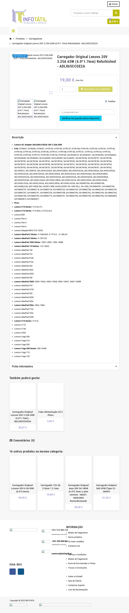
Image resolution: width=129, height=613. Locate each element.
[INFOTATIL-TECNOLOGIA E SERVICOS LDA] (29, 17)
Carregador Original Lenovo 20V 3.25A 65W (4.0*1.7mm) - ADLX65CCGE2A (23, 417)
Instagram (21, 571)
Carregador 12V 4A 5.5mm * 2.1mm (50, 487)
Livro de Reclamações (78, 589)
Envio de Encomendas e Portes (81, 563)
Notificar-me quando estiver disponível (80, 118)
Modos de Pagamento (78, 532)
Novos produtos (75, 537)
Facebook (12, 571)
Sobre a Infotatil (75, 576)
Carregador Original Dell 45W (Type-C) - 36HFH (106, 488)
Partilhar (111, 101)
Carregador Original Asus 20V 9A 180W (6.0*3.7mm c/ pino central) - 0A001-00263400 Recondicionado (78, 493)
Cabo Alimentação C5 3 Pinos (50, 413)
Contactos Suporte (76, 585)
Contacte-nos (74, 546)
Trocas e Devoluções (77, 568)
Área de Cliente (74, 581)
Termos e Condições (77, 554)
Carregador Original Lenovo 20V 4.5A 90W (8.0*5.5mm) (22, 488)
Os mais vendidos (76, 541)
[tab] (64, 137)
